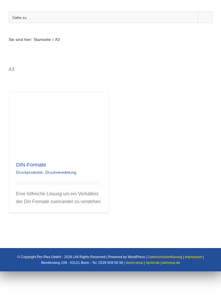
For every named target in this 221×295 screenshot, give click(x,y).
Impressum (193, 257)
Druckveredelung (60, 172)
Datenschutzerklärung (165, 257)
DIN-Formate (31, 165)
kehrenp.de (171, 263)
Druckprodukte (29, 172)
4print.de (153, 263)
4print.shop (134, 263)
